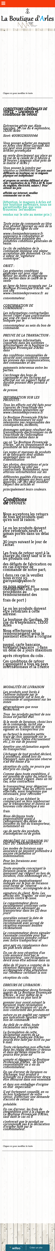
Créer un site (36, 1247)
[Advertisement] (27, 59)
